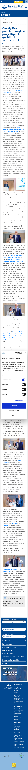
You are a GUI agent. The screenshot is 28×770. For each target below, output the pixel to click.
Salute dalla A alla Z (19, 742)
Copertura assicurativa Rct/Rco (17, 695)
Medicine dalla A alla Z (18, 745)
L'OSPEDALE (7, 668)
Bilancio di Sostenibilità (17, 712)
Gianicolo (14, 523)
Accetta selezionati (14, 410)
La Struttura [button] (7, 644)
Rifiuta (14, 415)
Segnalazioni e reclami (18, 715)
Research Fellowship (10, 660)
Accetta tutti (14, 405)
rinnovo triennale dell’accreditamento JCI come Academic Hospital (13, 129)
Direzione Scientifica (17, 725)
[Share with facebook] (3, 19)
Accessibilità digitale (17, 718)
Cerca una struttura (8, 634)
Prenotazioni (17, 688)
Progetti (16, 728)
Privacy (16, 692)
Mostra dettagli (19, 400)
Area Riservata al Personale (18, 702)
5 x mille (16, 729)
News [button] (4, 663)
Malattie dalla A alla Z (18, 739)
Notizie (5, 14)
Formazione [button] (7, 650)
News (3, 12)
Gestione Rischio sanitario (18, 699)
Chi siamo (17, 708)
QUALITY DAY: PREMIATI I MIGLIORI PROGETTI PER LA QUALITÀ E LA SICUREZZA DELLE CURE (13, 602)
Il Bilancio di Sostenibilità (10, 673)
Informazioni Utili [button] (9, 647)
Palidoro (5, 525)
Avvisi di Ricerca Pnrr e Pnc (13, 657)
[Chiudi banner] (25, 352)
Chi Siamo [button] (6, 641)
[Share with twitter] (6, 19)
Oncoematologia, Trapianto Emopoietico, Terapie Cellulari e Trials (13, 333)
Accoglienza (17, 687)
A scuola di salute (19, 747)
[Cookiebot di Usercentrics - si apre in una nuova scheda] (16, 353)
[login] (26, 1)
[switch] (24, 384)
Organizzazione (18, 710)
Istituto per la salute (18, 735)
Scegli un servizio (7, 627)
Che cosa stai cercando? (9, 619)
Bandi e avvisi (7, 653)
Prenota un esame (8, 629)
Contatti (16, 690)
